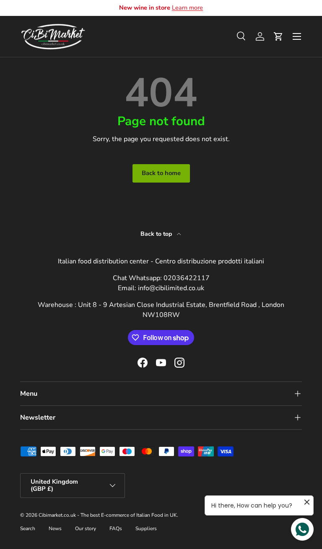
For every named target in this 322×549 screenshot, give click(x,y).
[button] (278, 36)
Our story (85, 528)
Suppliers (146, 528)
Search (27, 528)
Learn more (187, 7)
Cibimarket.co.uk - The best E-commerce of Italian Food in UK (108, 515)
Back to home (161, 173)
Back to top (157, 234)
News (55, 528)
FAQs (115, 528)
